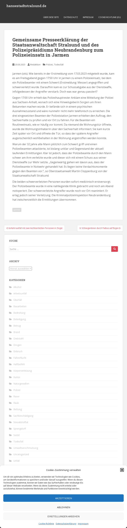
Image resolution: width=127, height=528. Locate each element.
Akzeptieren (63, 498)
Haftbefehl (19, 364)
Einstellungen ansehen (63, 516)
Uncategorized (21, 454)
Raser (16, 396)
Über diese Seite (51, 17)
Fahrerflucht (19, 357)
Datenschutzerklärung (66, 523)
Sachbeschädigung (23, 415)
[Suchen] (114, 249)
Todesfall (59, 64)
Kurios (16, 377)
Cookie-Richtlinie (46, 523)
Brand (16, 332)
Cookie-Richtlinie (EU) (109, 17)
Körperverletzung (22, 370)
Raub (16, 402)
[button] (122, 470)
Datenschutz (71, 17)
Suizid (16, 435)
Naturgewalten (21, 383)
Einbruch (17, 351)
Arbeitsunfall (20, 293)
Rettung (17, 409)
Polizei (49, 64)
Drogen (17, 344)
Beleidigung (19, 319)
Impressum (83, 523)
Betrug (17, 325)
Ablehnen (63, 507)
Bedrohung (19, 312)
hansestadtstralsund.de (26, 6)
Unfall (16, 460)
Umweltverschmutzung (25, 447)
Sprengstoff (19, 428)
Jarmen (17, 209)
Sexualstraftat (20, 422)
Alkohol (17, 287)
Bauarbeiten (19, 306)
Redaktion (35, 64)
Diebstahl (18, 338)
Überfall (17, 299)
